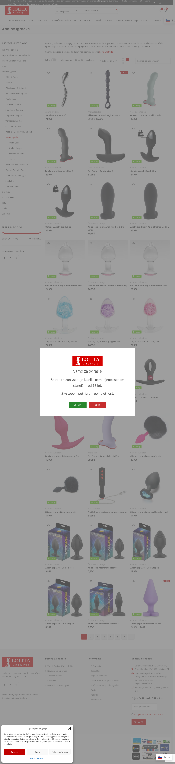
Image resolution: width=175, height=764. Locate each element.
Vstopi (77, 405)
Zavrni (37, 751)
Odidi (97, 405)
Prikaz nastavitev (60, 751)
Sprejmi (14, 751)
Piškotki (33, 758)
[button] (69, 728)
